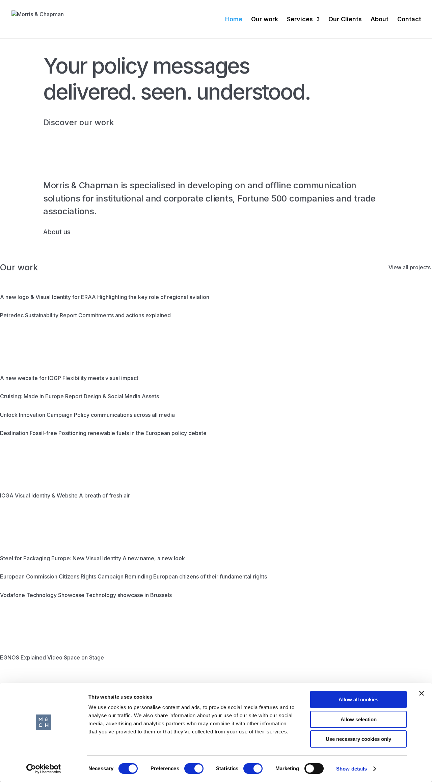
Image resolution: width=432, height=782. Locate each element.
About (379, 20)
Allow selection (359, 719)
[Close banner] (421, 693)
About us (57, 232)
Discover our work (78, 122)
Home (233, 20)
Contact (409, 20)
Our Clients (345, 20)
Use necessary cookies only (358, 739)
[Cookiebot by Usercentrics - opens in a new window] (43, 769)
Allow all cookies (358, 699)
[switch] (194, 768)
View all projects (409, 267)
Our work (264, 20)
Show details (351, 769)
